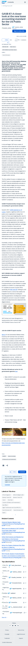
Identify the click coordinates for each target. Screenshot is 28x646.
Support (21, 638)
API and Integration (6, 494)
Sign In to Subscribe (19, 31)
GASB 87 (4, 456)
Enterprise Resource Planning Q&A (12, 557)
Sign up (4, 334)
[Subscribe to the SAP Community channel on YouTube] (15, 625)
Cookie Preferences (7, 642)
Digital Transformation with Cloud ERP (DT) (11, 507)
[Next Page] (15, 514)
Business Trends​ (16, 497)
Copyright (7, 634)
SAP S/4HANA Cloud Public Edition (9, 49)
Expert (3, 512)
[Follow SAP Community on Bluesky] (12, 625)
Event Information (6, 55)
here (16, 371)
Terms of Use (21, 630)
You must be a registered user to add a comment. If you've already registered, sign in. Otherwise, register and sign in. (13, 479)
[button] (8, 42)
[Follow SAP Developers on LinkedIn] (18, 625)
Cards (3, 500)
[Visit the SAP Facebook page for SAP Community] (10, 625)
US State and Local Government (9, 459)
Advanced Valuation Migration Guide (11, 522)
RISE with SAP (5, 46)
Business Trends (5, 497)
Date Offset (4, 505)
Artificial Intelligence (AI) (18, 494)
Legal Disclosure (21, 634)
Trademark (7, 638)
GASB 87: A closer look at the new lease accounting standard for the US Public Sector (14, 19)
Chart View (10, 500)
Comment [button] (22, 471)
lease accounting (11, 456)
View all (4, 617)
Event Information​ (17, 510)
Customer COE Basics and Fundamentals (10, 502)
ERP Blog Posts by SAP (7, 5)
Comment (7, 484)
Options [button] (13, 34)
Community (11, 2)
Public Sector (13, 46)
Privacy (7, 630)
